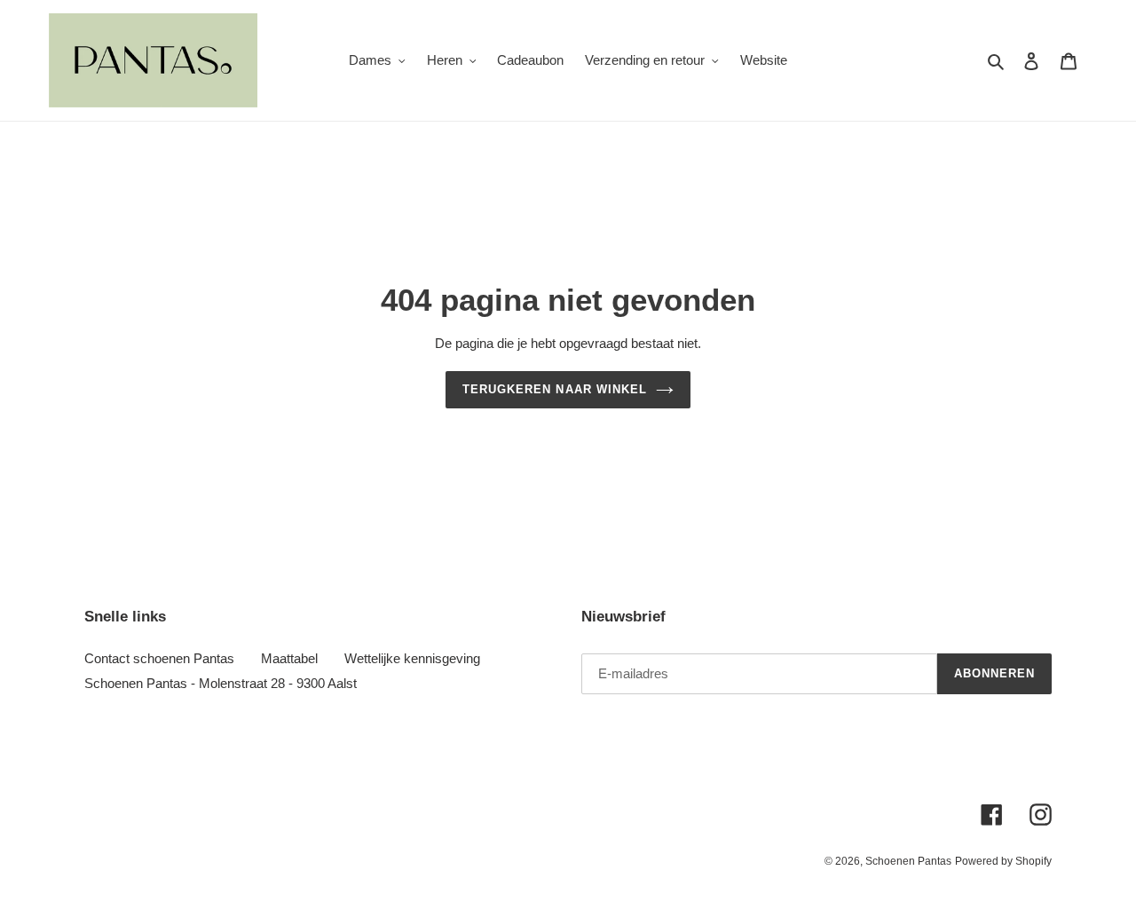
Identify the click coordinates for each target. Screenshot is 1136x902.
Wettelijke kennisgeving (412, 658)
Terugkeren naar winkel (554, 389)
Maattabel (289, 658)
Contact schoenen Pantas (159, 658)
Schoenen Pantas (908, 861)
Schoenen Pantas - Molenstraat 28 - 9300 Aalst (220, 683)
